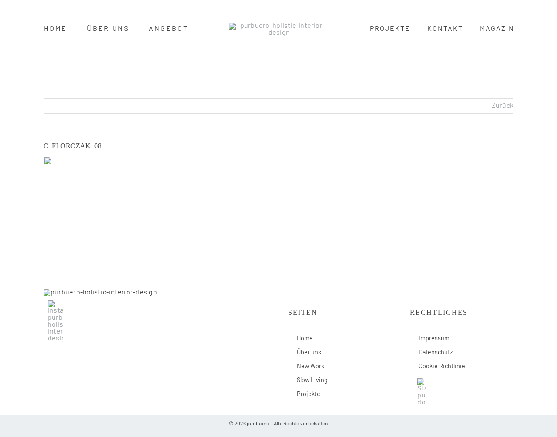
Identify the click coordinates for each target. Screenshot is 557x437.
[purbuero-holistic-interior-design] (279, 26)
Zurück (502, 106)
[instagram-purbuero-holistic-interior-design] (55, 303)
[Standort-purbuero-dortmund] (421, 381)
